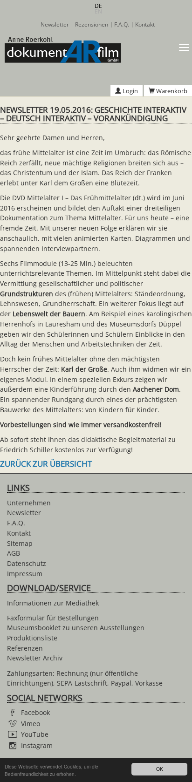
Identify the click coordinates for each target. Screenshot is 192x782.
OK (159, 768)
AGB (13, 553)
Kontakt (145, 24)
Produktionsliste (32, 637)
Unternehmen (29, 502)
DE (98, 6)
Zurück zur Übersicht (46, 463)
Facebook (35, 712)
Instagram (37, 745)
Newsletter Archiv (34, 657)
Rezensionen (91, 24)
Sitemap (20, 543)
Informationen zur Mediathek (53, 602)
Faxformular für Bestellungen (53, 617)
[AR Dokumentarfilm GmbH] (60, 49)
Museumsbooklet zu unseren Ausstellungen (75, 627)
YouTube (34, 734)
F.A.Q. (121, 24)
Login (129, 91)
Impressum (24, 573)
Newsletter (55, 24)
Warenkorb (171, 91)
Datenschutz (26, 563)
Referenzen (25, 648)
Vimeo (30, 723)
